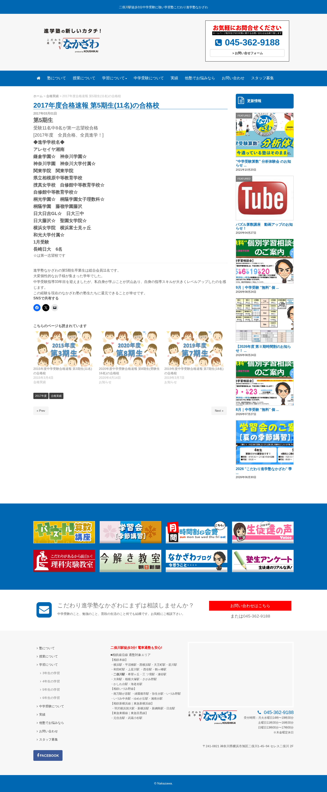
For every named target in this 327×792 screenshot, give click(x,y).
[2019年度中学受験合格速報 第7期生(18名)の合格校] (195, 349)
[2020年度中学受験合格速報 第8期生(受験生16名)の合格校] (129, 349)
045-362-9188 (256, 616)
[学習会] (130, 542)
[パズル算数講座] (64, 542)
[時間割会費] (196, 542)
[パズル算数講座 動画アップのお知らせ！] (265, 198)
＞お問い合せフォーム (247, 53)
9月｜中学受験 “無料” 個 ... (257, 287)
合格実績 (56, 395)
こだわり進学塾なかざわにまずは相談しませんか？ (125, 605)
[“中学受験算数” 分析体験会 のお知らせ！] (265, 135)
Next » (219, 410)
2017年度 (41, 395)
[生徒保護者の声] (263, 542)
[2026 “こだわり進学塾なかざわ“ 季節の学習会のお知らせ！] (265, 442)
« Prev (41, 410)
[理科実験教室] (64, 571)
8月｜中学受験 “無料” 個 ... (257, 409)
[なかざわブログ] (196, 571)
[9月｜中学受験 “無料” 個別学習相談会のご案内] (265, 261)
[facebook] (48, 755)
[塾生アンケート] (263, 571)
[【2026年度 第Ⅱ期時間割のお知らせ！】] (265, 320)
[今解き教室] (130, 571)
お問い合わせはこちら (250, 606)
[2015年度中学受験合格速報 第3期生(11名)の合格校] (64, 349)
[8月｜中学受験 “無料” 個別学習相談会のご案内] (265, 383)
